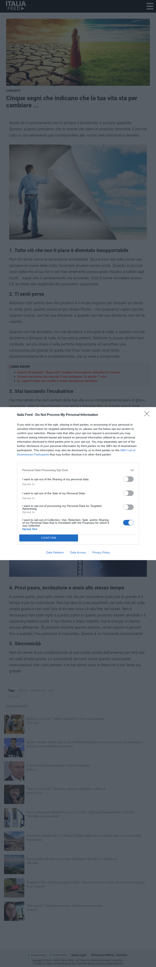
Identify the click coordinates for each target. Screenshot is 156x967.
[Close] (148, 415)
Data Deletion (55, 552)
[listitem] (78, 470)
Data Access (78, 552)
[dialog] (78, 483)
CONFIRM (48, 537)
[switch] (128, 479)
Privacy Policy (101, 552)
